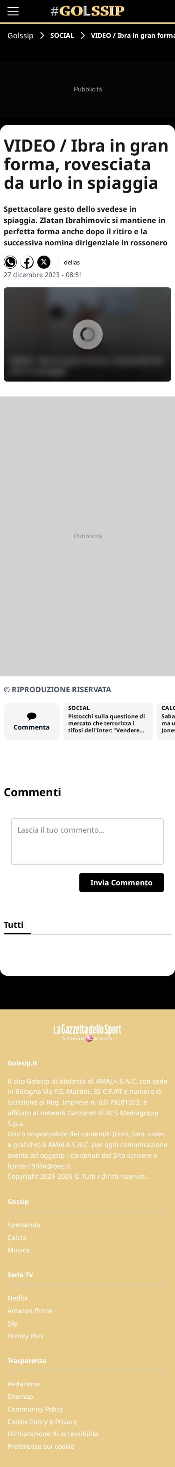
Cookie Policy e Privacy (42, 1421)
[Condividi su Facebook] (27, 262)
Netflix (17, 1297)
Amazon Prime (30, 1310)
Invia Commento (122, 882)
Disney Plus (25, 1335)
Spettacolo (23, 1224)
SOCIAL (62, 35)
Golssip (20, 35)
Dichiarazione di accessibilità (52, 1433)
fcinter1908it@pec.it (38, 1165)
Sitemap (20, 1396)
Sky (12, 1323)
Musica (18, 1249)
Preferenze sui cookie (40, 1446)
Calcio (16, 1237)
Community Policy (35, 1408)
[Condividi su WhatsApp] (10, 262)
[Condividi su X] (43, 262)
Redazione (23, 1383)
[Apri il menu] (13, 11)
